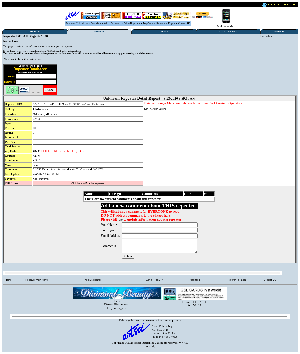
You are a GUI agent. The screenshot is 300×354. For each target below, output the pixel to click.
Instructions (266, 36)
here (120, 219)
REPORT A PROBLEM (52, 104)
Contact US (184, 23)
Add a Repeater (112, 23)
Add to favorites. (41, 178)
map (35, 165)
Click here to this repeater (87, 183)
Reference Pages (165, 23)
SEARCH (35, 31)
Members (279, 31)
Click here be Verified (155, 109)
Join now (35, 92)
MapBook (148, 23)
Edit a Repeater (132, 23)
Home (8, 279)
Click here (9, 59)
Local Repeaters (228, 31)
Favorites (96, 23)
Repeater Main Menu (76, 23)
